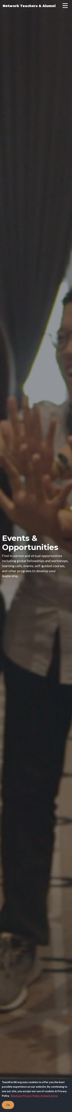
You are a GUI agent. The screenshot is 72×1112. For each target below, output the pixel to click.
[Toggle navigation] (65, 6)
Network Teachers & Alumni (29, 6)
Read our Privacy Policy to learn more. (34, 1095)
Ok (8, 1105)
